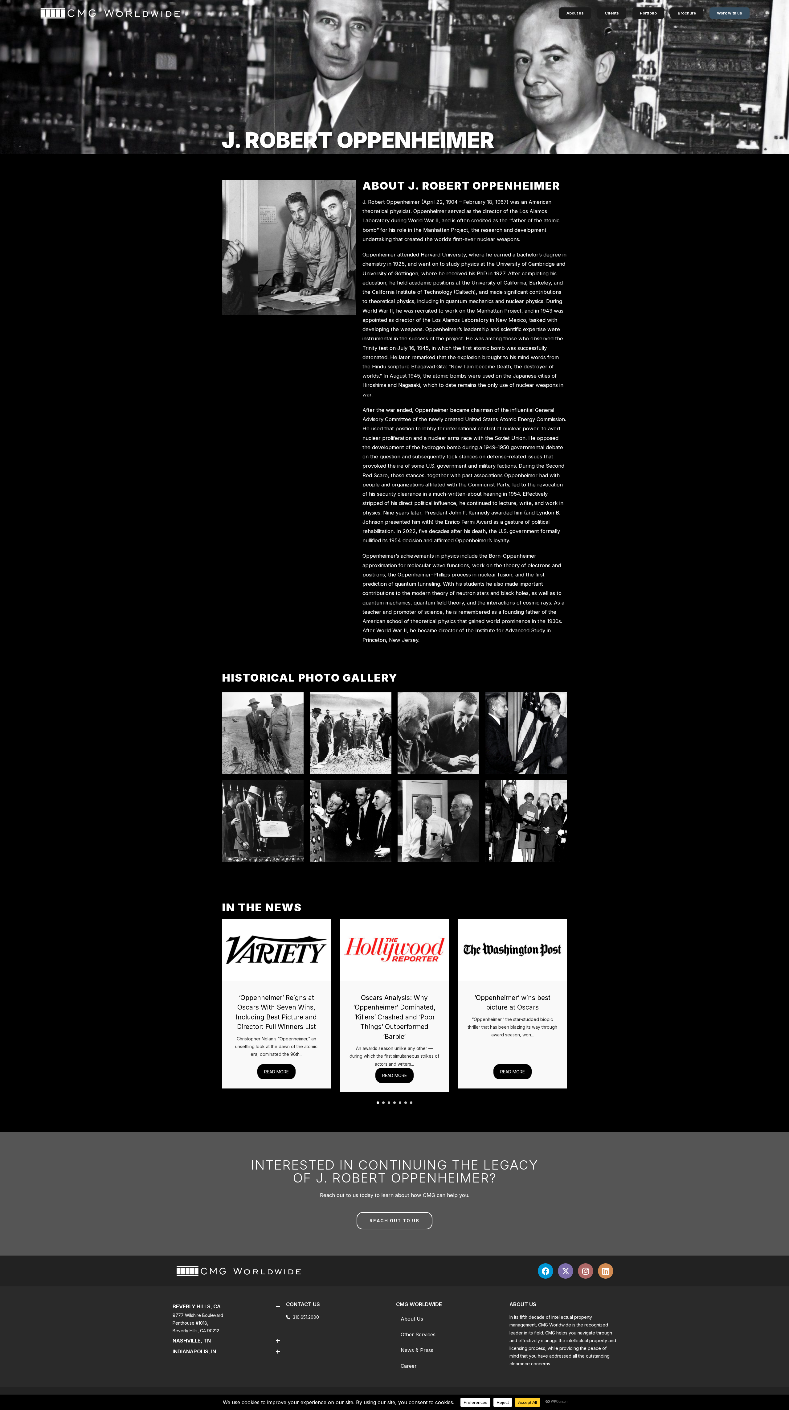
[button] (378, 1102)
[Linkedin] (605, 1271)
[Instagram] (585, 1271)
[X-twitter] (565, 1271)
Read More (276, 1071)
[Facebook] (545, 1271)
